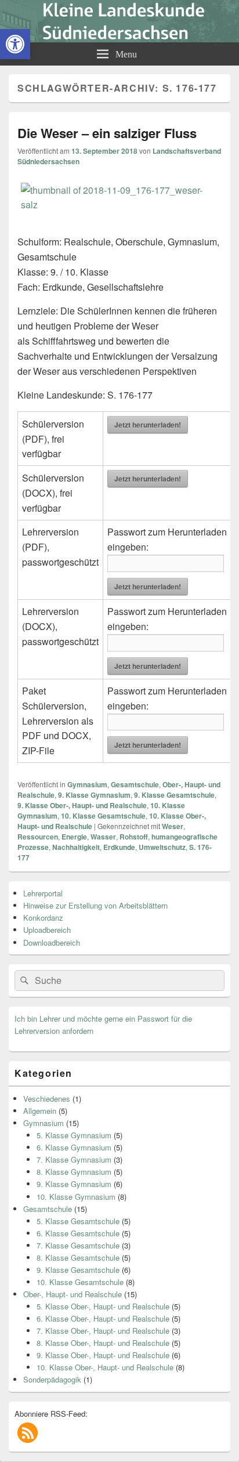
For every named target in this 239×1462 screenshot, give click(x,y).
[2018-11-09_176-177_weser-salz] (119, 204)
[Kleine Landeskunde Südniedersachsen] (119, 38)
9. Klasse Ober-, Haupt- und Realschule (82, 805)
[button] (27, 1433)
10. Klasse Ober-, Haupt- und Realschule (105, 1367)
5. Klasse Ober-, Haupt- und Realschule (103, 1306)
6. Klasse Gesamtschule (78, 1233)
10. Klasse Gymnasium (76, 1196)
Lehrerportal (43, 893)
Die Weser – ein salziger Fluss (107, 133)
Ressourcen (37, 836)
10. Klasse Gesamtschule (103, 815)
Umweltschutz (162, 847)
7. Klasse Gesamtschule (78, 1245)
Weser (172, 826)
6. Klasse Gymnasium (74, 1147)
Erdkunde (119, 847)
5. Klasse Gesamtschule (78, 1220)
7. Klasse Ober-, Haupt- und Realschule (103, 1330)
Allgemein (39, 1110)
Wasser (103, 836)
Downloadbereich (51, 942)
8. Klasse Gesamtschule (78, 1257)
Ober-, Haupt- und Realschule (72, 1294)
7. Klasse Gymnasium (74, 1159)
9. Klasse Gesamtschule (174, 795)
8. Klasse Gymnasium (74, 1171)
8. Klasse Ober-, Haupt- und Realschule (103, 1342)
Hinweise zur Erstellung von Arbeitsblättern (95, 905)
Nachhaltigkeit (76, 847)
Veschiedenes (46, 1098)
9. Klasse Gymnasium (94, 795)
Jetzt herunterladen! (147, 424)
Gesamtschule (135, 784)
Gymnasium (87, 784)
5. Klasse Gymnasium (74, 1135)
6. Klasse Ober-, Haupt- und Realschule (103, 1318)
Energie (74, 836)
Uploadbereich (47, 929)
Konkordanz (43, 917)
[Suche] (23, 980)
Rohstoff (133, 836)
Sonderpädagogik (52, 1379)
